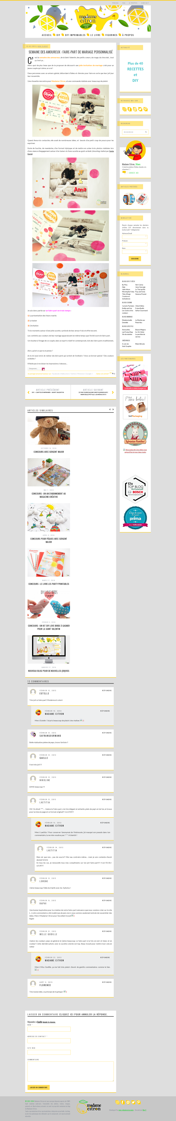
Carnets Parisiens (128, 306)
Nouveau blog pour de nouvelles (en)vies (48, 670)
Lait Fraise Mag (127, 332)
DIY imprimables (75, 35)
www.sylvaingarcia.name (126, 1110)
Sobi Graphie (126, 346)
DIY (58, 35)
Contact (145, 3)
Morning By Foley (128, 292)
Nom (30, 1025)
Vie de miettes (127, 334)
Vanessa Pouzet (140, 294)
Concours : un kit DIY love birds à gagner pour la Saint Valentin (49, 627)
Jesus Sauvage (140, 287)
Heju (123, 287)
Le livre (96, 35)
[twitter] (140, 111)
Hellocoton (65, 374)
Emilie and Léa (127, 308)
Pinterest (81, 374)
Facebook (55, 374)
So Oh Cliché (139, 332)
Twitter (73, 374)
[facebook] (129, 111)
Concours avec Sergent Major (49, 451)
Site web (31, 1048)
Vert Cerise (139, 285)
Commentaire (33, 1060)
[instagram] (124, 111)
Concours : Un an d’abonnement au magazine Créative (49, 495)
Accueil (47, 35)
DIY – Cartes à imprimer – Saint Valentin (48, 390)
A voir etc (125, 344)
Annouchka (126, 330)
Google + (89, 374)
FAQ (123, 3)
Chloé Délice (139, 306)
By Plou (124, 285)
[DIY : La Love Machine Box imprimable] (142, 204)
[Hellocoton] (135, 111)
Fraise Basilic (139, 308)
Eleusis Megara (140, 330)
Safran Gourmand (141, 311)
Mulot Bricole (140, 344)
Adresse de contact (37, 1036)
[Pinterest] (145, 111)
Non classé (43, 46)
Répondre (107, 690)
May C (144, 1110)
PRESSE (115, 3)
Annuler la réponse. (49, 1022)
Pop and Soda (140, 292)
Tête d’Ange (126, 294)
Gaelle (44, 757)
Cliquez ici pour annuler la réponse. (83, 1014)
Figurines (111, 35)
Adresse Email (134, 233)
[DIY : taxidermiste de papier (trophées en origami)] (129, 204)
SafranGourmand (50, 735)
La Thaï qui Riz (140, 289)
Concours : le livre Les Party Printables (48, 583)
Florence (45, 985)
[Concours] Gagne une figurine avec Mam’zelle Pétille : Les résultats (93, 391)
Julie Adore (126, 289)
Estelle (44, 693)
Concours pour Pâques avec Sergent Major (48, 540)
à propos (133, 3)
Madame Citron (54, 713)
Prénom (134, 241)
